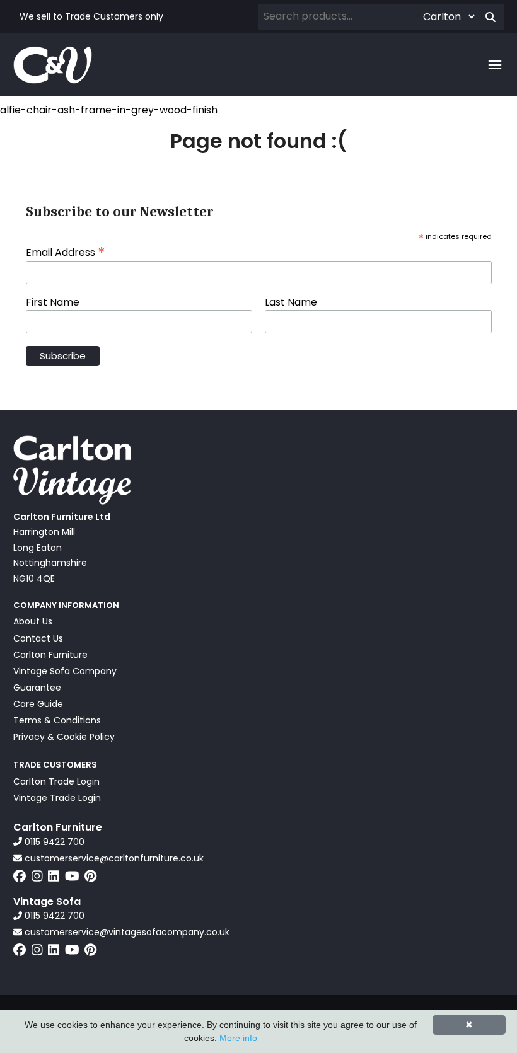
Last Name (291, 302)
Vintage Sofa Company (65, 671)
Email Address (65, 251)
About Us (32, 621)
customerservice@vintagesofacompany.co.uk (125, 932)
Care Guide (38, 704)
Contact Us (38, 638)
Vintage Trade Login (57, 798)
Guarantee (37, 687)
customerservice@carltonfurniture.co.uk (113, 858)
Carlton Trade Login (56, 781)
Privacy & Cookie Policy (64, 737)
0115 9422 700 (53, 842)
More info (238, 1038)
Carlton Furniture (50, 655)
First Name (52, 302)
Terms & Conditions (57, 720)
